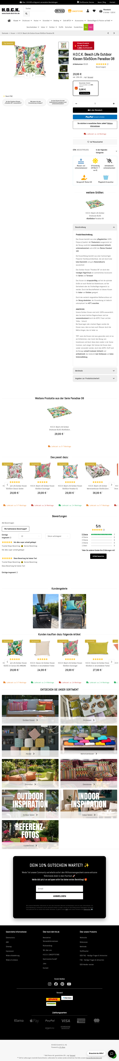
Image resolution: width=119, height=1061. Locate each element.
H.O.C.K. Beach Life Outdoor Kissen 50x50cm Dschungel (42, 487)
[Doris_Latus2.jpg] (73, 611)
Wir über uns (47, 950)
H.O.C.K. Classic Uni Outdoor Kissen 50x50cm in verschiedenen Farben (42, 664)
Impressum (10, 951)
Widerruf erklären (12, 960)
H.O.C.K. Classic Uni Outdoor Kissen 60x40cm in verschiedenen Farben (98, 664)
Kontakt (112, 2)
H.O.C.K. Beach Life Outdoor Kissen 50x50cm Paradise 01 (70, 487)
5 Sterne (85, 534)
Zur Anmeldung (84, 93)
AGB (67, 909)
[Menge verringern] (76, 103)
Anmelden (59, 896)
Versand (90, 77)
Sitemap (9, 946)
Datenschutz (87, 909)
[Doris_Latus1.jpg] (46, 611)
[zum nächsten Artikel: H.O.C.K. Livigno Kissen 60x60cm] (114, 33)
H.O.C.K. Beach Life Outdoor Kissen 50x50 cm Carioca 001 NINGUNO (15, 664)
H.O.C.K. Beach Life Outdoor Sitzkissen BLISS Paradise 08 (95, 216)
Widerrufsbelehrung (13, 955)
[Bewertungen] (15, 482)
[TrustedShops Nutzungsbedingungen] (22, 546)
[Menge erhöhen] (114, 103)
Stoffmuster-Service (86, 2)
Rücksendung (47, 945)
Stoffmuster (84, 951)
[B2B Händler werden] (59, 11)
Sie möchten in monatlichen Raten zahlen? (95, 124)
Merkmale (83, 946)
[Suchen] (26, 13)
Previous (27, 75)
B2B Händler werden (87, 964)
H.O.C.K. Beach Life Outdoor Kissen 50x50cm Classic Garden (15, 487)
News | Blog (102, 2)
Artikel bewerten (98, 556)
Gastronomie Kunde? (50, 959)
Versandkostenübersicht (94, 1058)
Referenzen (84, 942)
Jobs (44, 963)
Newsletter (47, 937)
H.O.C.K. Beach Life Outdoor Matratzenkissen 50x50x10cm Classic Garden (98, 487)
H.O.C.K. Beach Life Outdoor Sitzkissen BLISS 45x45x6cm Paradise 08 (59, 428)
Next (33, 75)
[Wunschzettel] (94, 11)
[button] (75, 11)
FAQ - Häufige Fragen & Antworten (92, 960)
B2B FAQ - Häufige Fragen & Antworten (93, 955)
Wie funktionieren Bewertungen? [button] (15, 529)
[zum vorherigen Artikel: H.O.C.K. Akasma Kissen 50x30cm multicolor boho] (108, 33)
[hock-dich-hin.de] (9, 20)
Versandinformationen (50, 941)
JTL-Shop (62, 1047)
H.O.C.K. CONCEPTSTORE (51, 954)
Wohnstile (83, 937)
